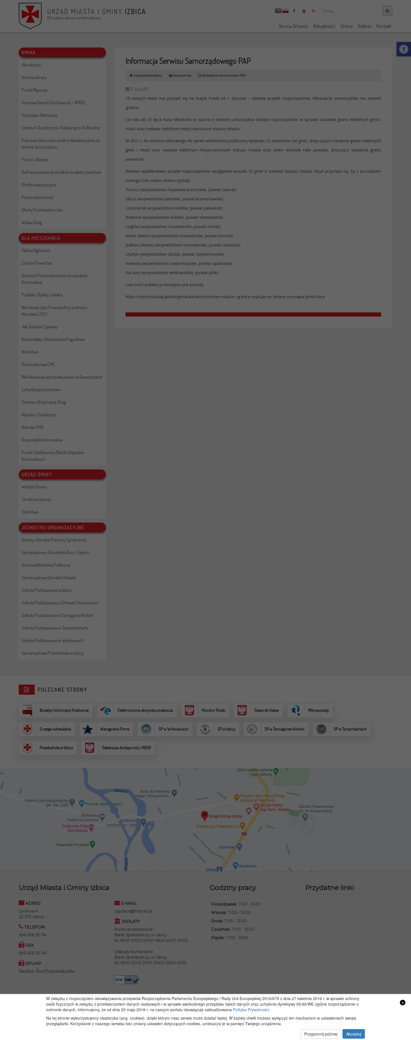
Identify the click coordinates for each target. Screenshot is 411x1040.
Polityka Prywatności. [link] (251, 1009)
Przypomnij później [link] (320, 1034)
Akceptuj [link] (353, 1034)
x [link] (403, 1002)
